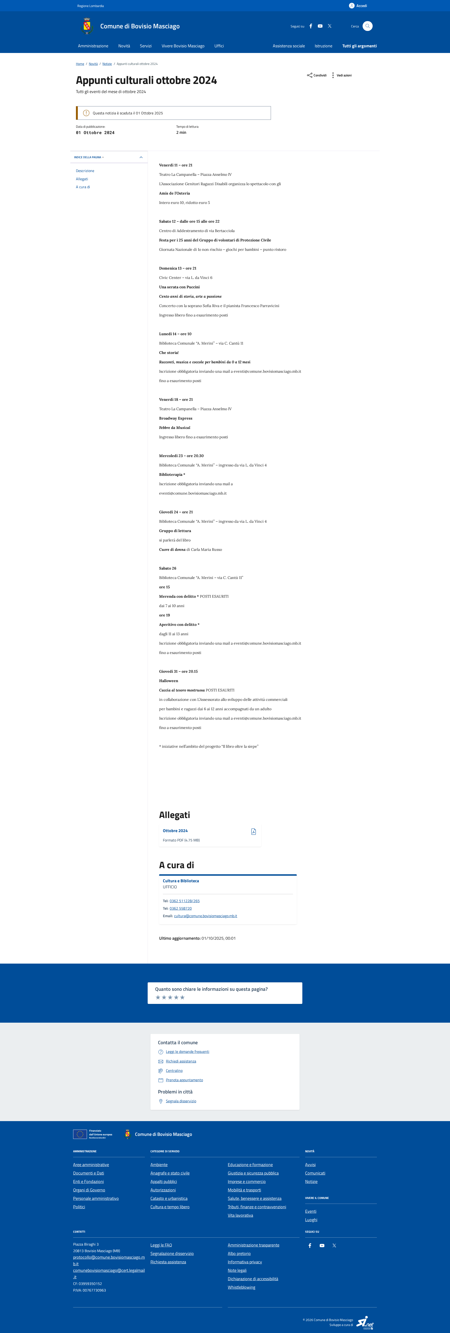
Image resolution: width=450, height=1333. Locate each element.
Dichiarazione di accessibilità (253, 1279)
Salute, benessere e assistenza (254, 1198)
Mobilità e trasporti (244, 1190)
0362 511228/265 (185, 901)
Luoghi (311, 1220)
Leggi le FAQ (161, 1245)
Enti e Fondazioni (88, 1181)
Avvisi (310, 1164)
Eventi (310, 1211)
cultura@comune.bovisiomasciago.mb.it (205, 916)
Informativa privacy (245, 1262)
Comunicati (315, 1173)
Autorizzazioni (163, 1190)
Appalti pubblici (163, 1181)
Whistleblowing (241, 1287)
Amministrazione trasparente (253, 1245)
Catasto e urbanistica (169, 1198)
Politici (79, 1207)
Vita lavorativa (240, 1215)
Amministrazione (93, 46)
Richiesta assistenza (168, 1262)
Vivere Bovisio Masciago (183, 46)
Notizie (311, 1181)
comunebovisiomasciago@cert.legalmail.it (109, 1273)
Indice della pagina (87, 157)
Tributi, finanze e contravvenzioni (257, 1207)
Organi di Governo (89, 1190)
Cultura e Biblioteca (181, 881)
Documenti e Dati (88, 1173)
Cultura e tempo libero (170, 1207)
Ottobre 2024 (176, 831)
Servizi (146, 46)
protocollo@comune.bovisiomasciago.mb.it (109, 1260)
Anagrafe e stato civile (170, 1173)
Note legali (237, 1270)
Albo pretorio (239, 1253)
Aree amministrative (91, 1164)
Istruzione (323, 46)
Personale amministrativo (96, 1198)
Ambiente (159, 1164)
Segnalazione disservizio (172, 1253)
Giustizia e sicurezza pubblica (253, 1173)
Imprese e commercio (247, 1181)
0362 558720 (181, 908)
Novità (124, 46)
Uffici (219, 46)
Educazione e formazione (250, 1164)
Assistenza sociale (289, 46)
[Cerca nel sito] (368, 26)
